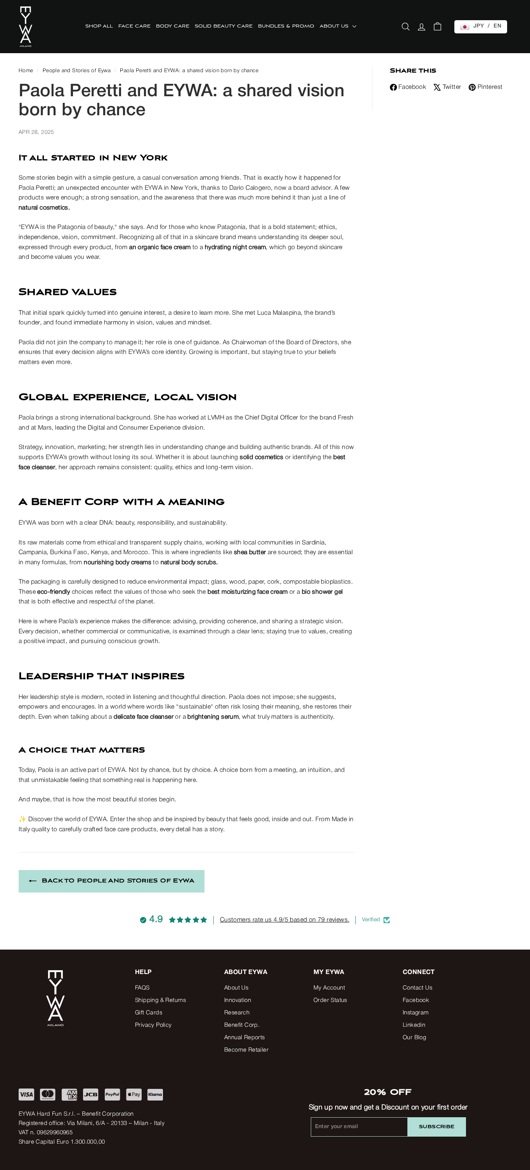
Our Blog (414, 1037)
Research (236, 1013)
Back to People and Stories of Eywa (118, 881)
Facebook (412, 87)
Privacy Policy (153, 1025)
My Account (329, 988)
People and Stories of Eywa (77, 70)
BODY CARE (172, 26)
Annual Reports (244, 1037)
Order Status (330, 1000)
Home (26, 70)
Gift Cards (148, 1013)
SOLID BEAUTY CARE (224, 26)
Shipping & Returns (160, 1000)
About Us (236, 988)
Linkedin (414, 1025)
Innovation (237, 1000)
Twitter (452, 87)
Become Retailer (246, 1050)
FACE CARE (134, 26)
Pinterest (490, 87)
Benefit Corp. (242, 1025)
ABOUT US (335, 26)
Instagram (416, 1013)
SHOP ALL (99, 26)
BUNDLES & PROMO (286, 26)
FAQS (142, 988)
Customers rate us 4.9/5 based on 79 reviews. (285, 920)
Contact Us (417, 988)
